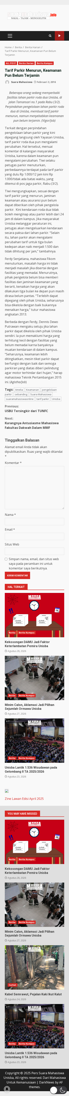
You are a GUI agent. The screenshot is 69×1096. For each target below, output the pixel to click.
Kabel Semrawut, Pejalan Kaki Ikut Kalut (34, 967)
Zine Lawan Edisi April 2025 (24, 799)
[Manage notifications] (7, 1089)
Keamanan (32, 389)
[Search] (50, 36)
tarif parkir (43, 399)
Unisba (56, 399)
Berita (12, 632)
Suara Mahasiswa (21, 82)
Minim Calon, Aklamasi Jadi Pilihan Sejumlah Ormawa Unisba (34, 678)
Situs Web (12, 544)
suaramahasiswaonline (20, 399)
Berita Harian (26, 63)
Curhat (12, 985)
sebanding (21, 394)
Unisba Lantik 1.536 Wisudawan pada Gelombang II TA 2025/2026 (34, 740)
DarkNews (46, 1082)
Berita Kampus (45, 63)
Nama (10, 515)
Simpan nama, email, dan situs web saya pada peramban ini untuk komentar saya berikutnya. (34, 563)
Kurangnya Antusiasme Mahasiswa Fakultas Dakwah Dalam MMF (32, 423)
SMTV (59, 35)
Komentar (13, 463)
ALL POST (11, 63)
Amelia (19, 389)
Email (10, 529)
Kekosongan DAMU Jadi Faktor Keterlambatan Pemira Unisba (34, 615)
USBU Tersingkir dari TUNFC (26, 408)
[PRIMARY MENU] (10, 36)
